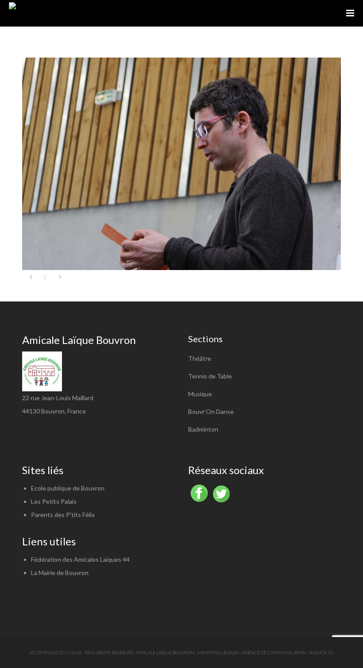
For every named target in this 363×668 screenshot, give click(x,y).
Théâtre (199, 358)
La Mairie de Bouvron (60, 572)
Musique (200, 394)
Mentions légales (218, 652)
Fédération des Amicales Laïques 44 (80, 559)
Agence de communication (274, 652)
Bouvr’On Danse (211, 411)
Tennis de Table (210, 376)
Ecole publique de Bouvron (67, 488)
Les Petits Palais (54, 501)
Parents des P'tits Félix (63, 514)
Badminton (203, 429)
